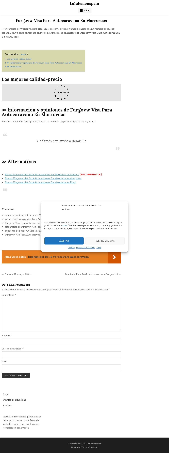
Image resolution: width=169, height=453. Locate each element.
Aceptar (64, 240)
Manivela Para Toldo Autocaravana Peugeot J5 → (93, 274)
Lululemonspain (84, 3)
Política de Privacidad (85, 247)
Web (4, 362)
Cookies (71, 247)
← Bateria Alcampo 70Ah (16, 274)
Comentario (9, 295)
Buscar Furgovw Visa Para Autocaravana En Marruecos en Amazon (42, 174)
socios (65, 225)
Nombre (7, 336)
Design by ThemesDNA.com (84, 447)
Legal (99, 247)
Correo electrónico (12, 349)
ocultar (23, 54)
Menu (86, 10)
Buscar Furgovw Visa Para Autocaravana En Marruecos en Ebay (40, 182)
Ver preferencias (105, 240)
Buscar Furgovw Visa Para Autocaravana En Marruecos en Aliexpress (43, 178)
